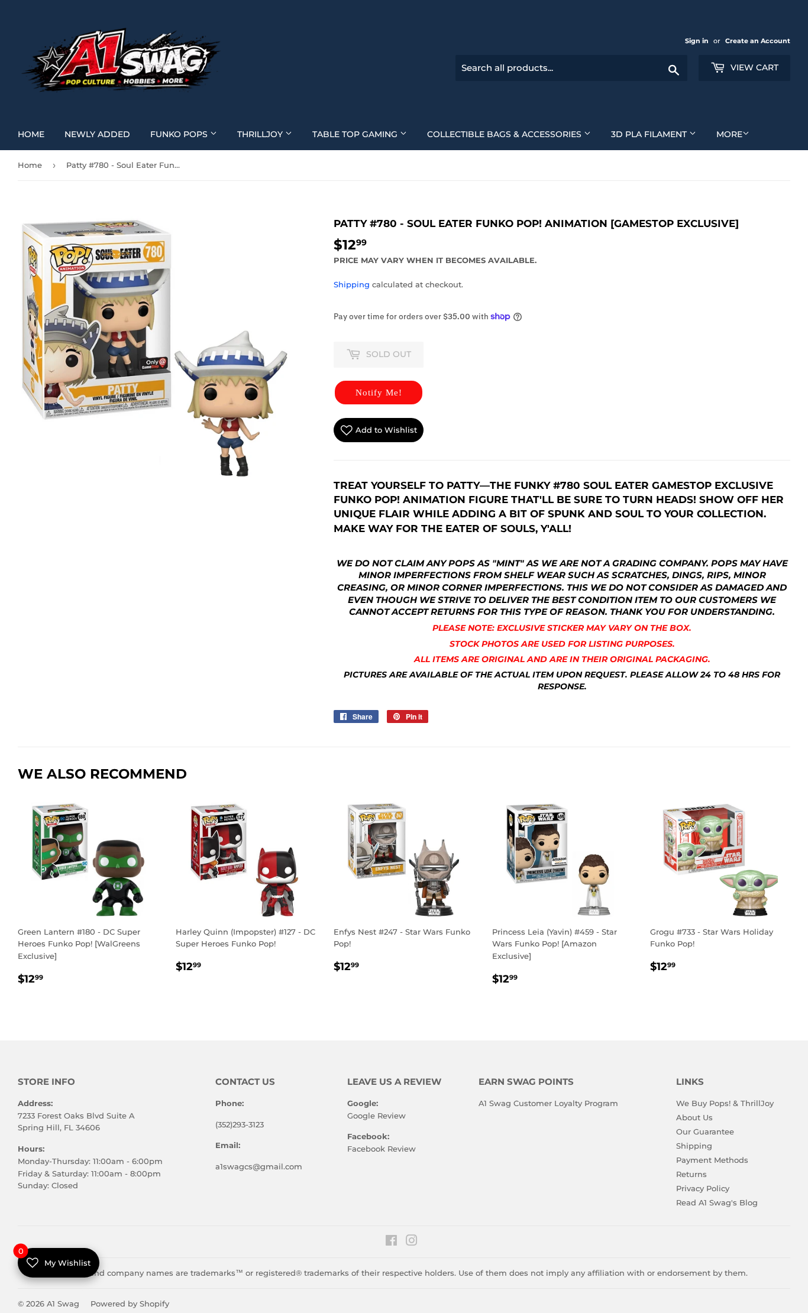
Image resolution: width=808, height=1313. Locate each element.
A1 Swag (63, 1303)
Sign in (697, 41)
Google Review (376, 1115)
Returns (691, 1174)
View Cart (753, 67)
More (729, 134)
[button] (379, 393)
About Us (694, 1117)
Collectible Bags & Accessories (513, 134)
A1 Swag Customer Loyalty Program (548, 1103)
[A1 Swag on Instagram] (412, 1242)
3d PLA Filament (658, 134)
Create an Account (757, 41)
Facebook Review (381, 1148)
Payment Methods (712, 1160)
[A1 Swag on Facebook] (391, 1242)
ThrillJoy (269, 134)
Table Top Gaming (364, 134)
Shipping (352, 284)
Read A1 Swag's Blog (717, 1202)
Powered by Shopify (130, 1303)
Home (35, 134)
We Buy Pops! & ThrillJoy (725, 1103)
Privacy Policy (702, 1188)
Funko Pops (188, 134)
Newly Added (101, 134)
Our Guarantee (705, 1131)
